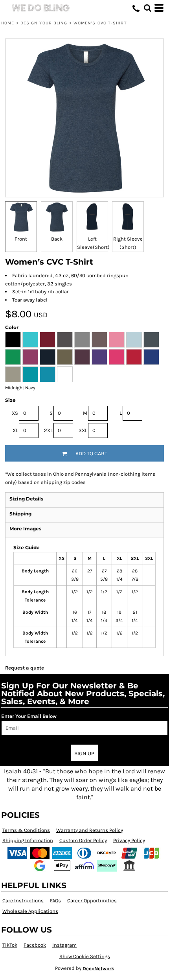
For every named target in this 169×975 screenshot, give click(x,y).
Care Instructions (23, 900)
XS (15, 413)
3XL (83, 430)
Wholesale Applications (30, 911)
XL (15, 430)
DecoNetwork (98, 968)
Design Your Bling (44, 23)
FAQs (55, 900)
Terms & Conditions (26, 830)
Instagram (64, 945)
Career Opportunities (92, 900)
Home (7, 23)
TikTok (9, 945)
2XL (48, 430)
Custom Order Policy (83, 840)
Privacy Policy (129, 840)
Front (21, 239)
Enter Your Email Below (29, 716)
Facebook (35, 945)
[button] (147, 8)
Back (56, 239)
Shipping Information (27, 840)
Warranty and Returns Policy (89, 830)
